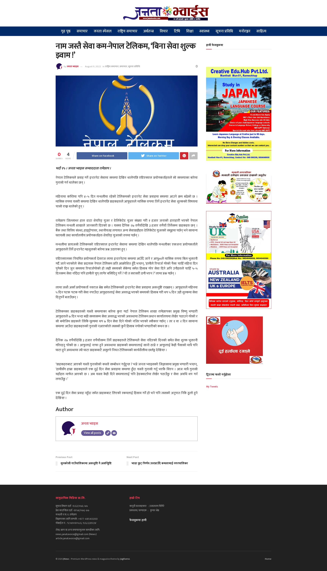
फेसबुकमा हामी (137, 520)
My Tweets (212, 386)
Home (268, 559)
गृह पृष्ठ (66, 31)
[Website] (108, 433)
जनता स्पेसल (102, 31)
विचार (164, 31)
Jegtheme (125, 559)
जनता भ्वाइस (73, 66)
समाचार (82, 31)
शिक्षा (189, 31)
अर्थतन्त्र (148, 31)
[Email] (114, 433)
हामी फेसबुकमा (214, 45)
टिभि (177, 31)
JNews (66, 559)
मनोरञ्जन (244, 31)
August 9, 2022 (93, 66)
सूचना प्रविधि (224, 31)
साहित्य (261, 31)
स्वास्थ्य (204, 31)
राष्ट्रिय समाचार (127, 31)
